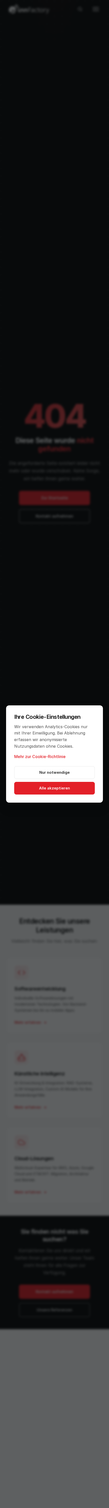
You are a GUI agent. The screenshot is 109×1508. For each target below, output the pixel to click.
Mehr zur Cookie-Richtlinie (40, 756)
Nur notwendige (54, 772)
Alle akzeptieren (54, 788)
